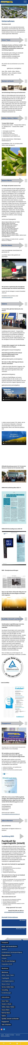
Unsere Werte (6, 1010)
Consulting (5, 990)
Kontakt (2, 1034)
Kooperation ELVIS (7, 964)
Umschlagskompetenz (8, 981)
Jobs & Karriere (6, 1024)
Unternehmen (6, 997)
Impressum (18, 1034)
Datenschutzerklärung (5, 1036)
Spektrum (4, 949)
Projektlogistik (5, 978)
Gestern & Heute (6, 1004)
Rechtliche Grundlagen (9, 1034)
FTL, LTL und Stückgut (8, 961)
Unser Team (5, 1001)
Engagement (5, 1021)
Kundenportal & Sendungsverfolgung (12, 952)
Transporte (5, 942)
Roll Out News (6, 1012)
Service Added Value (8, 987)
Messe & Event (6, 984)
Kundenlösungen (6, 993)
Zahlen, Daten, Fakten (8, 975)
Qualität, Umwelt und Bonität (10, 1018)
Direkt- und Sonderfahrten (9, 946)
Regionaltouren (6, 955)
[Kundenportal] (10, 1043)
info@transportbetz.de (7, 297)
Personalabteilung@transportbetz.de (11, 814)
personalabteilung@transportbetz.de (14, 912)
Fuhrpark (4, 958)
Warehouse (5, 968)
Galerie (4, 1015)
